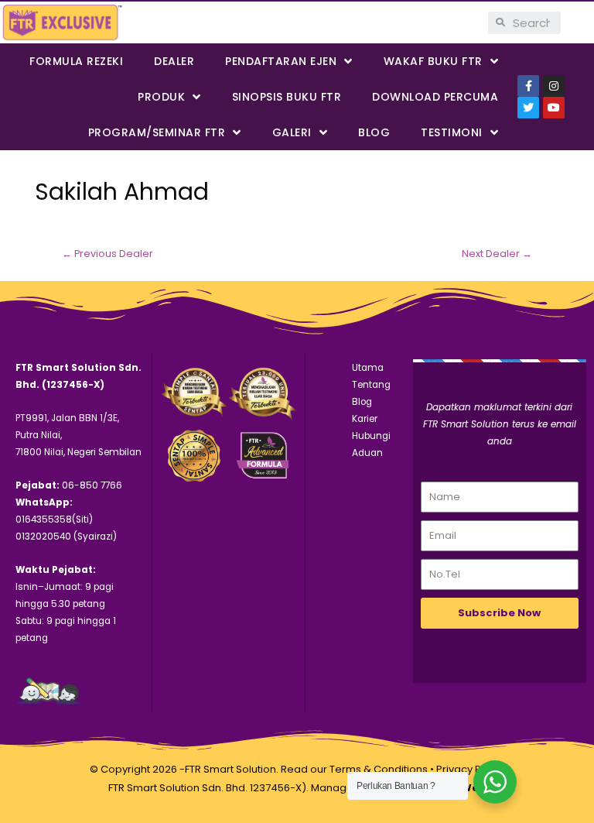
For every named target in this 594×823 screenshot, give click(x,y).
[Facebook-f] (528, 86)
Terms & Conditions (378, 769)
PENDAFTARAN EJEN (280, 61)
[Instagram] (554, 86)
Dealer (174, 61)
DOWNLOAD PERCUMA (435, 97)
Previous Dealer (107, 253)
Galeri (292, 132)
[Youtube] (554, 107)
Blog (374, 132)
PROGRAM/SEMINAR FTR (157, 132)
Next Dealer (497, 253)
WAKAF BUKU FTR (433, 61)
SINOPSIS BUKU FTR (287, 97)
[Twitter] (528, 107)
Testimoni (452, 132)
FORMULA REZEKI (76, 61)
